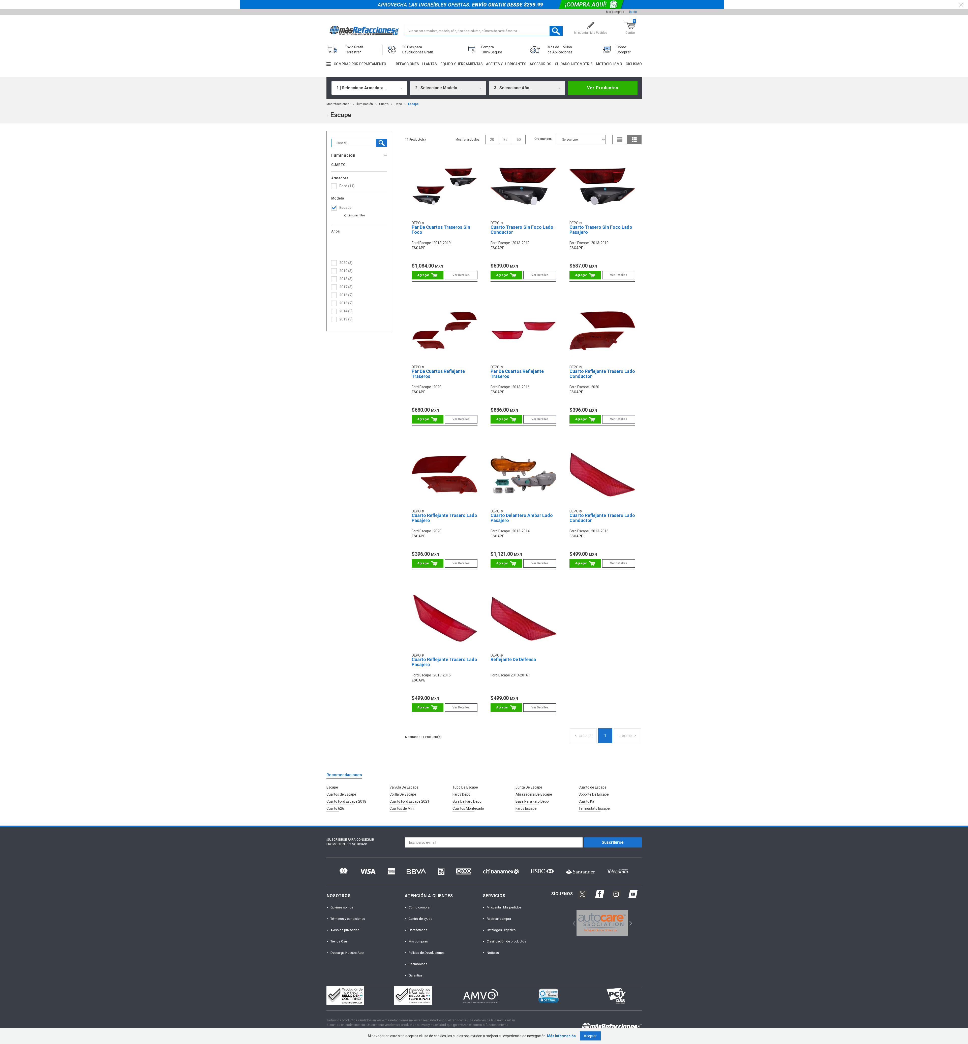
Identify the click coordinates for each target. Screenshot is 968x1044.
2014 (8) (346, 311)
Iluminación (364, 104)
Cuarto (383, 104)
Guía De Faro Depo (466, 801)
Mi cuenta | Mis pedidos (504, 907)
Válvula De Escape (403, 787)
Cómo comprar (420, 907)
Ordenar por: (543, 139)
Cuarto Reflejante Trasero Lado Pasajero (444, 518)
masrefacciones (337, 104)
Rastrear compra (499, 919)
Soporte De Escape (594, 794)
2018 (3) (346, 279)
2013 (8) (346, 319)
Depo (398, 104)
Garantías (415, 975)
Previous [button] (572, 923)
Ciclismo (634, 64)
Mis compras (615, 12)
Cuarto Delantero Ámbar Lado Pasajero (522, 518)
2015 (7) (346, 303)
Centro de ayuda (420, 919)
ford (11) (347, 186)
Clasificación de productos (506, 941)
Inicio (633, 12)
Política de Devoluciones (426, 953)
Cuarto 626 (335, 808)
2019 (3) (346, 271)
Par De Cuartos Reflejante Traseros (438, 374)
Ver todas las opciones (354, 215)
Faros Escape (526, 808)
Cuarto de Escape (593, 787)
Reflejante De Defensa (513, 659)
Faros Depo (461, 794)
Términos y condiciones (347, 919)
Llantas (429, 64)
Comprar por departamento (360, 64)
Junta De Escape (529, 787)
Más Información (561, 1036)
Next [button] (630, 923)
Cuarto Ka (586, 801)
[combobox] (369, 88)
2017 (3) (346, 287)
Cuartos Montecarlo (468, 808)
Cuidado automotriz (574, 64)
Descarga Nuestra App (347, 953)
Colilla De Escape (402, 794)
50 (519, 140)
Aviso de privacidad (344, 930)
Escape (332, 787)
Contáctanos (418, 930)
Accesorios (540, 64)
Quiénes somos (341, 907)
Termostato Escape (594, 808)
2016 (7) (346, 295)
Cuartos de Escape (341, 794)
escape (413, 104)
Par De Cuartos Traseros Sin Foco (441, 229)
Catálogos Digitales (501, 930)
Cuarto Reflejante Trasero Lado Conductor (602, 374)
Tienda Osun (339, 941)
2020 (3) (346, 263)
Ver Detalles (461, 275)
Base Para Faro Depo (532, 801)
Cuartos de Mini (401, 808)
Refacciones (407, 64)
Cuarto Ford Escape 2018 (346, 801)
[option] (602, 923)
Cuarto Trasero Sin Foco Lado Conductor (522, 229)
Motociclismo (609, 64)
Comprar (427, 275)
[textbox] (484, 31)
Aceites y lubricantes (506, 64)
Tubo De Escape (465, 787)
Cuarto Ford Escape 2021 (409, 801)
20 (492, 140)
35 (505, 140)
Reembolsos (418, 964)
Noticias (493, 953)
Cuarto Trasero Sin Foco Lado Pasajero (600, 229)
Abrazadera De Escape (534, 794)
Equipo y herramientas (461, 64)
